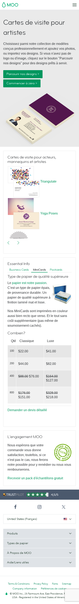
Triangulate (48, 181)
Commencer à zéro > (21, 83)
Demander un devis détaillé (27, 410)
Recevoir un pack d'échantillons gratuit (35, 478)
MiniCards (39, 270)
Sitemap (66, 583)
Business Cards (19, 270)
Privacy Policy (41, 583)
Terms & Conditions (19, 583)
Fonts (55, 583)
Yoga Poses (49, 213)
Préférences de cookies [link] (53, 588)
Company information (25, 588)
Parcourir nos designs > (22, 74)
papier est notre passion (29, 283)
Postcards (56, 270)
